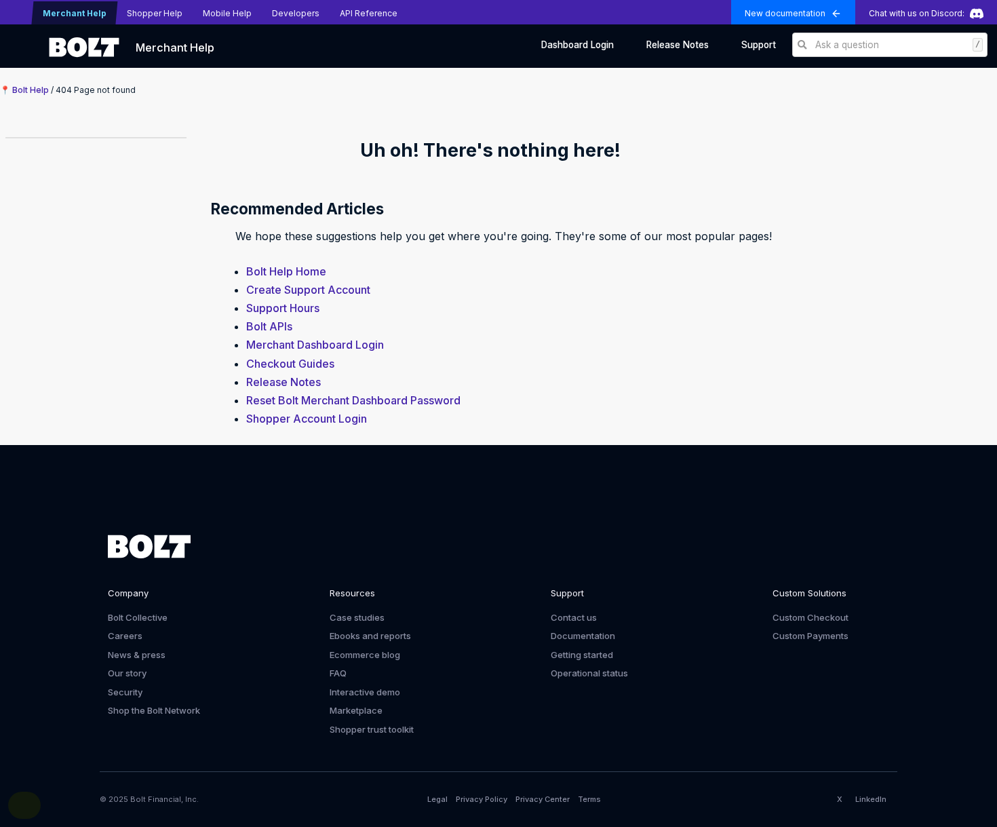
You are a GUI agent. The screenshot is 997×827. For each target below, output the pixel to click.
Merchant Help (175, 47)
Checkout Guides (290, 363)
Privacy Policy (481, 799)
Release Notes (677, 44)
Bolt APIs (269, 326)
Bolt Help (30, 90)
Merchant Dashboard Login (315, 344)
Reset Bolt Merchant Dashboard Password (353, 400)
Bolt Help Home (286, 271)
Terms (589, 799)
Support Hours (282, 308)
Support (758, 44)
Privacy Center (542, 799)
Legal (437, 799)
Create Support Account (308, 289)
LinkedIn (870, 799)
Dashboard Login (577, 44)
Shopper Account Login (306, 418)
